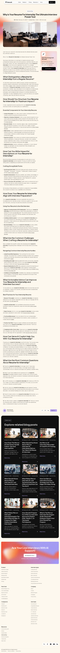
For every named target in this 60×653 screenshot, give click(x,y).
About (32, 588)
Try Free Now (48, 68)
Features (24, 2)
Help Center (3, 640)
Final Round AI (4, 605)
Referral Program (34, 592)
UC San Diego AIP (17, 212)
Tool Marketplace (4, 598)
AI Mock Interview (4, 571)
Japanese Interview (34, 615)
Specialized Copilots (5, 577)
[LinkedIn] (48, 410)
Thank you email (4, 596)
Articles (2, 630)
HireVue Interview (34, 573)
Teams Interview (34, 607)
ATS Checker (3, 594)
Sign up (51, 2)
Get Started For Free (29, 555)
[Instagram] (45, 410)
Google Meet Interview (35, 605)
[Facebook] (42, 410)
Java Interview (33, 613)
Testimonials (3, 638)
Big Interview (9, 122)
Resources (35, 2)
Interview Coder (4, 607)
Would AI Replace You (5, 588)
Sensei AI (3, 609)
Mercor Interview (34, 575)
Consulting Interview (34, 579)
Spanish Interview (34, 617)
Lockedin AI (3, 613)
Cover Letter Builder (5, 590)
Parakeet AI (3, 615)
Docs (41, 2)
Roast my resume (4, 592)
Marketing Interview (34, 581)
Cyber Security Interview (35, 577)
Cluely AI (3, 603)
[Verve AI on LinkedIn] (57, 644)
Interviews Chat (4, 611)
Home (19, 2)
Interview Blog (4, 634)
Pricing (30, 2)
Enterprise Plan (4, 575)
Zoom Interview (34, 603)
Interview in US (33, 621)
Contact (32, 590)
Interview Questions (5, 636)
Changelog (33, 594)
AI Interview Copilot (4, 569)
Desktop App (3, 579)
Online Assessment (34, 571)
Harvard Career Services (23, 264)
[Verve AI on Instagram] (50, 644)
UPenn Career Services (13, 172)
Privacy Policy (33, 596)
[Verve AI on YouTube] (54, 644)
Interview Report (4, 573)
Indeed (10, 85)
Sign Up (52, 410)
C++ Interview (33, 611)
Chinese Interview (34, 619)
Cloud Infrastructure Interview (36, 583)
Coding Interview (34, 569)
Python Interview (34, 609)
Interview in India (34, 623)
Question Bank (4, 632)
